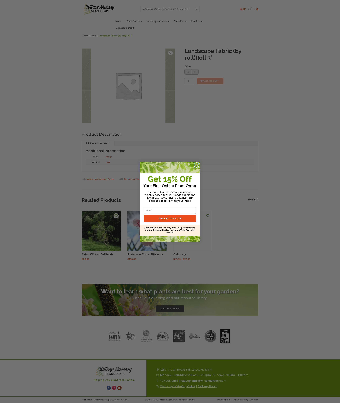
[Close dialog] (196, 165)
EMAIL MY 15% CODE (170, 218)
